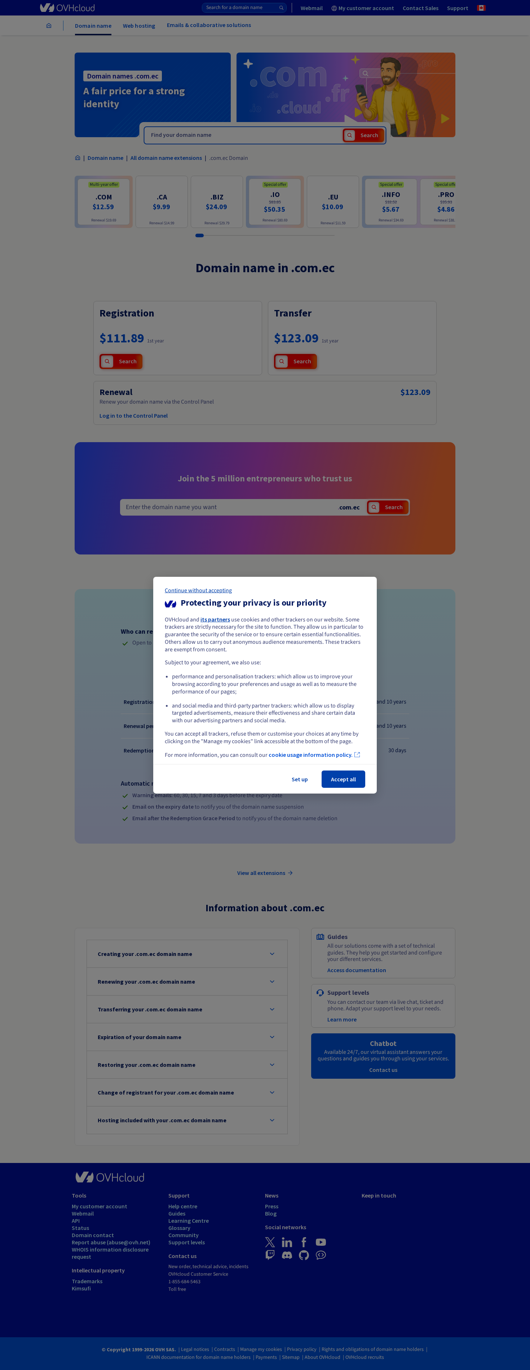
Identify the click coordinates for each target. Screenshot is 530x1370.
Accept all (343, 779)
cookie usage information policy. (311, 754)
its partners (215, 619)
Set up (300, 779)
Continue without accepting (198, 590)
